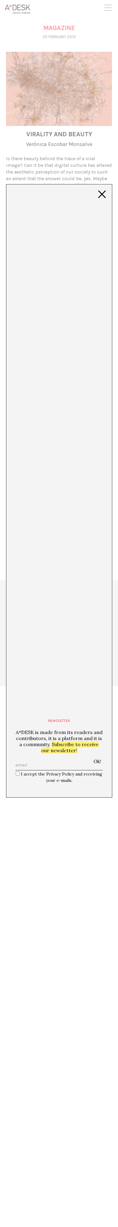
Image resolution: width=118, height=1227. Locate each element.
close (102, 194)
